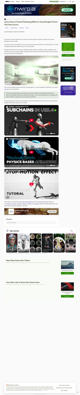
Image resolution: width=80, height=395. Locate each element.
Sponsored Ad (73, 82)
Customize (65, 390)
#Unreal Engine (14, 28)
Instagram (9, 204)
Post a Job (67, 273)
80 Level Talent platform (26, 202)
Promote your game (54, 1)
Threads (37, 204)
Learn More (68, 55)
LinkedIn (19, 204)
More (72, 230)
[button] (31, 70)
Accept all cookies (65, 385)
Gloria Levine (9, 19)
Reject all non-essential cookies (65, 387)
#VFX (27, 28)
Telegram (24, 204)
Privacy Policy (44, 390)
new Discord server (43, 202)
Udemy (6, 89)
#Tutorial (22, 28)
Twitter (14, 204)
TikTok (30, 204)
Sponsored (74, 38)
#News (6, 28)
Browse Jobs (67, 296)
